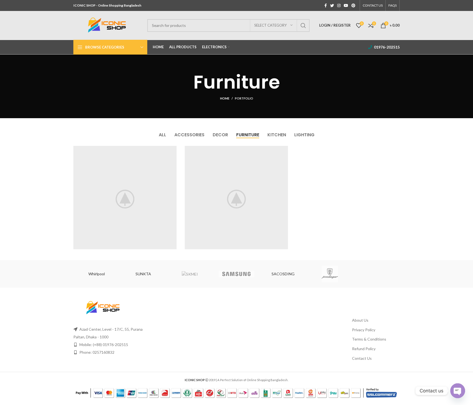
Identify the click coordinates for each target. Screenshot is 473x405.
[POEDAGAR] (329, 274)
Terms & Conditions (369, 339)
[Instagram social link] (339, 5)
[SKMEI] (190, 274)
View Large (172, 150)
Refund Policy (364, 348)
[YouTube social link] (346, 5)
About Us (360, 320)
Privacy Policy (363, 329)
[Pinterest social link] (353, 5)
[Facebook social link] (325, 5)
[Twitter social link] (332, 5)
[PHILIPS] (376, 273)
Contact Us (362, 358)
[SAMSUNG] (236, 274)
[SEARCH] (303, 25)
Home (224, 98)
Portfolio (244, 98)
